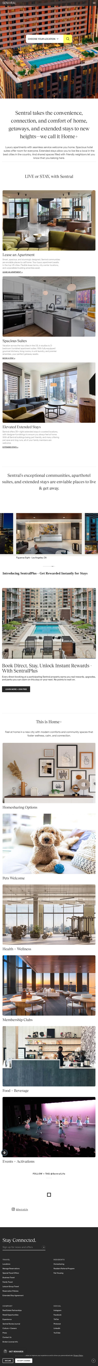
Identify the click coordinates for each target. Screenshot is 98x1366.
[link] (9, 3)
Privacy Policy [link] (78, 1355)
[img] (9, 3)
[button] (94, 3)
